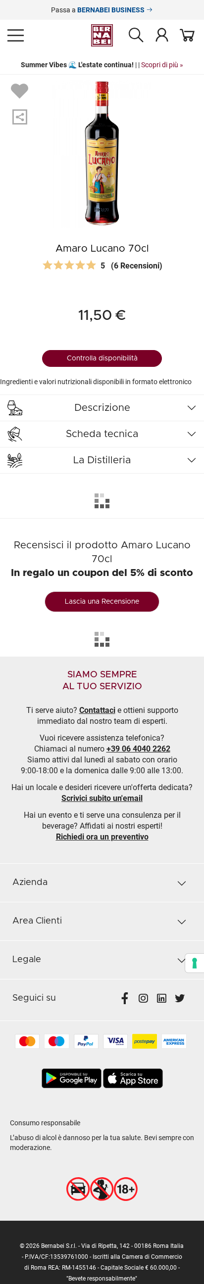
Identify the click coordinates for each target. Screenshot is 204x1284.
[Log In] (162, 34)
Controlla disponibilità (102, 358)
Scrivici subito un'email (102, 798)
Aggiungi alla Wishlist (21, 90)
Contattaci (97, 710)
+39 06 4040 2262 (138, 748)
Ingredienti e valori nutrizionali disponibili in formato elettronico (96, 382)
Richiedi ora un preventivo (102, 836)
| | (102, 65)
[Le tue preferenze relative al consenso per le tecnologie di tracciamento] (194, 963)
